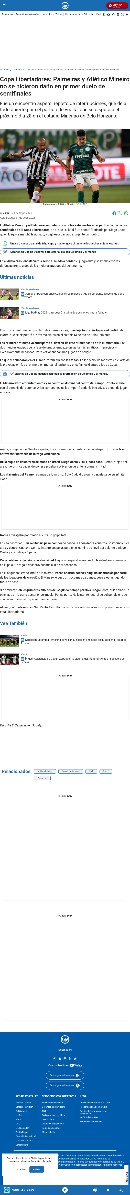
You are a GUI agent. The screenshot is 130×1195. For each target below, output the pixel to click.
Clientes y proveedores (53, 1124)
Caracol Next (22, 1145)
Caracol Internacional (26, 1136)
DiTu (18, 1124)
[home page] (65, 5)
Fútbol (24, 635)
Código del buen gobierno (54, 1115)
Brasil (106, 771)
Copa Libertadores (70, 771)
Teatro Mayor (22, 1132)
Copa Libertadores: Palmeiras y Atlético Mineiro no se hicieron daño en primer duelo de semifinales (73, 70)
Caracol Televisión (24, 1107)
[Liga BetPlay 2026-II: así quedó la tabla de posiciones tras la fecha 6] (9, 313)
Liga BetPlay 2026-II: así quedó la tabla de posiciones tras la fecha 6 (66, 312)
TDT (44, 1111)
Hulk (91, 771)
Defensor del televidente (53, 1107)
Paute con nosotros (51, 1128)
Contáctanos (48, 1119)
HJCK (18, 1119)
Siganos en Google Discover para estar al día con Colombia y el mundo (53, 251)
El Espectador (22, 1128)
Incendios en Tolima (52, 14)
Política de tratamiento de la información (93, 1112)
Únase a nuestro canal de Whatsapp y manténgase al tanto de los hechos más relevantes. (65, 243)
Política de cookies (89, 1117)
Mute (95, 1190)
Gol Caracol (21, 1111)
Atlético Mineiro (44, 771)
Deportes (17, 70)
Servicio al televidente (52, 1102)
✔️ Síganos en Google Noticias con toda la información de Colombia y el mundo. (59, 373)
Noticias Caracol (23, 1102)
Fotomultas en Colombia (27, 14)
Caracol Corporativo (25, 1141)
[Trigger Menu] (5, 5)
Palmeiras (42, 778)
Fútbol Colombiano (30, 289)
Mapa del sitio (48, 1132)
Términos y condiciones (91, 1122)
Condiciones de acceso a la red (95, 1102)
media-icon (65, 1190)
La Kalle (19, 1115)
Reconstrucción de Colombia (79, 14)
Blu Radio (4, 70)
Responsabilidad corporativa (93, 1107)
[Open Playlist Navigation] (126, 1190)
